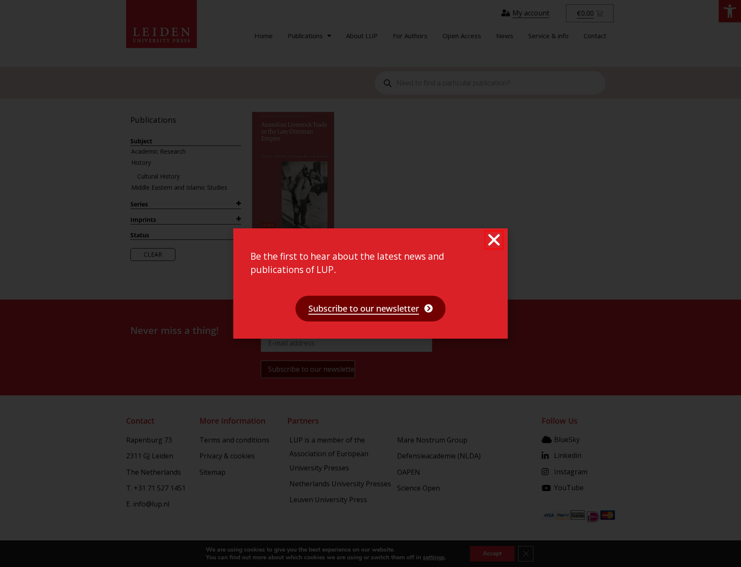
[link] (370, 308)
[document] (370, 283)
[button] (494, 240)
